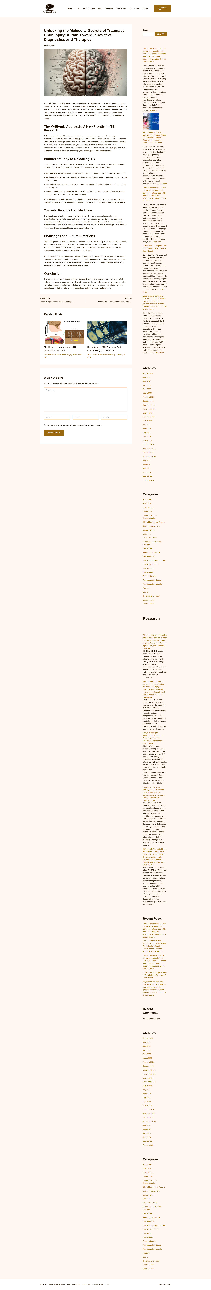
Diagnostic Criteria (150, 538)
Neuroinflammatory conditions (154, 560)
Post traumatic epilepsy (152, 580)
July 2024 (146, 460)
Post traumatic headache (152, 584)
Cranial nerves (148, 530)
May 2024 (147, 468)
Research (146, 588)
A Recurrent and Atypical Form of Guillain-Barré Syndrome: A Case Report (155, 248)
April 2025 (147, 437)
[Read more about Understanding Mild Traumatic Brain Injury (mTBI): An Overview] (107, 332)
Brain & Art (147, 503)
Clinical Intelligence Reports (154, 522)
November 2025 (149, 409)
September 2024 (149, 456)
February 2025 (148, 445)
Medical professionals (151, 552)
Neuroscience (148, 568)
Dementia (109, 8)
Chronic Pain (134, 8)
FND (100, 8)
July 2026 (146, 377)
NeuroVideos (148, 572)
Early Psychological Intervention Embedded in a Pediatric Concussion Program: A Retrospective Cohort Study (153, 738)
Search (145, 30)
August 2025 (148, 421)
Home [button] (69, 8)
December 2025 (149, 405)
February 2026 (148, 397)
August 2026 (148, 373)
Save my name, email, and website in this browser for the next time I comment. (74, 425)
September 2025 (149, 417)
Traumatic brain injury (86, 8)
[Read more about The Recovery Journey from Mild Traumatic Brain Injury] (64, 332)
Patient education (50, 355)
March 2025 (147, 441)
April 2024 (147, 472)
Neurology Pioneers (150, 564)
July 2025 (146, 425)
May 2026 (147, 385)
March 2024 (147, 476)
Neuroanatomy (148, 556)
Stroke (145, 8)
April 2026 (147, 389)
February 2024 (148, 480)
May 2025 (147, 433)
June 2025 (147, 429)
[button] (73, 8)
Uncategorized (148, 600)
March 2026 (147, 393)
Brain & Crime (148, 507)
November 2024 (149, 449)
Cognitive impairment (151, 526)
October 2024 (148, 452)
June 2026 (147, 381)
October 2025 (148, 413)
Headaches (121, 8)
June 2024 (147, 464)
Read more (154, 110)
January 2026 (148, 401)
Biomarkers (147, 500)
